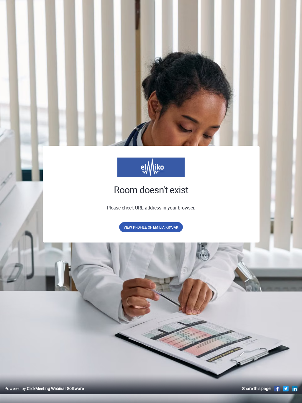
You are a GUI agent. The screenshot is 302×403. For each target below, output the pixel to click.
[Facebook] (277, 388)
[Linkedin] (295, 388)
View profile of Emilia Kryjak (151, 227)
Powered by (44, 388)
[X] (286, 388)
